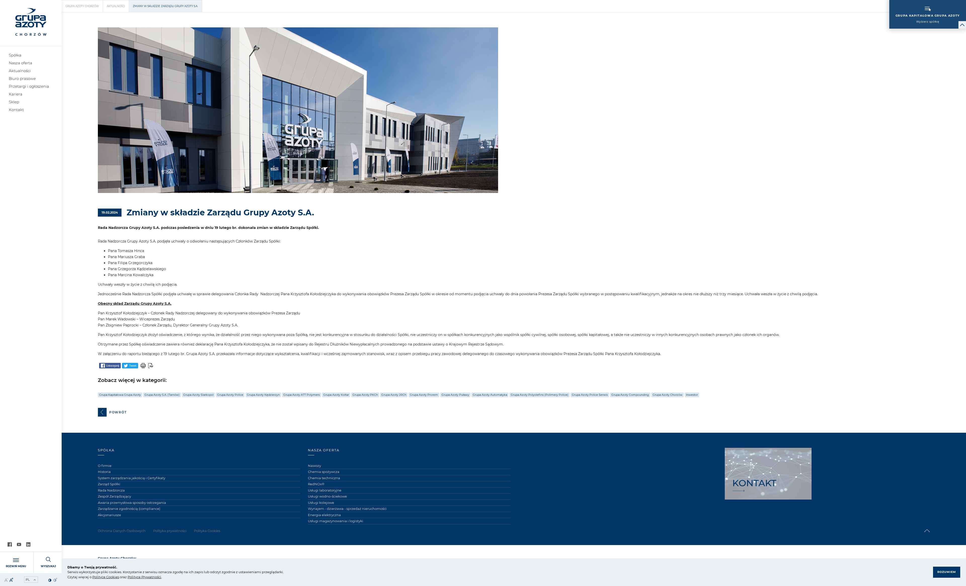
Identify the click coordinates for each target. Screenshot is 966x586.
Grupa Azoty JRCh (393, 395)
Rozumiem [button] (946, 572)
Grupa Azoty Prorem (424, 395)
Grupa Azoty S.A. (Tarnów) (162, 395)
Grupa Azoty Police (230, 395)
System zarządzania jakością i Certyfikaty (131, 478)
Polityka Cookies (207, 531)
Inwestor (692, 395)
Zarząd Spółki (109, 484)
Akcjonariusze (109, 515)
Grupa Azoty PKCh (365, 395)
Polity (97, 577)
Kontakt (16, 109)
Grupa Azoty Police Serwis (590, 395)
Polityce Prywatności (144, 577)
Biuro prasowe (22, 78)
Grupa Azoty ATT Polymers (301, 395)
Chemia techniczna (324, 478)
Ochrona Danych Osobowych (122, 531)
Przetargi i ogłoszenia (29, 86)
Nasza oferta (20, 63)
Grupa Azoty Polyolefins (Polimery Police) (539, 395)
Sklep (14, 102)
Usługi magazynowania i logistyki (335, 521)
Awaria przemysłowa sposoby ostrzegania (132, 503)
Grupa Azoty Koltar (336, 395)
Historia (104, 472)
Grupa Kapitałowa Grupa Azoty (120, 395)
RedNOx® (316, 484)
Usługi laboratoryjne (324, 490)
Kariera (15, 94)
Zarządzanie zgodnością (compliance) (129, 509)
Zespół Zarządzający (114, 496)
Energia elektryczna (324, 515)
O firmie (104, 466)
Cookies (112, 577)
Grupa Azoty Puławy (455, 395)
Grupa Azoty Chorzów (82, 6)
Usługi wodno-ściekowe (327, 496)
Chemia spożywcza (323, 472)
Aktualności (20, 70)
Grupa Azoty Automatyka (490, 395)
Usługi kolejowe (321, 503)
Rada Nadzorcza (111, 490)
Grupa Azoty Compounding (630, 395)
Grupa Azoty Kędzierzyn (263, 395)
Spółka (15, 55)
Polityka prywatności (169, 531)
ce (103, 577)
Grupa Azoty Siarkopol (198, 395)
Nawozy (314, 466)
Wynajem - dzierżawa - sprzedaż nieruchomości (347, 509)
